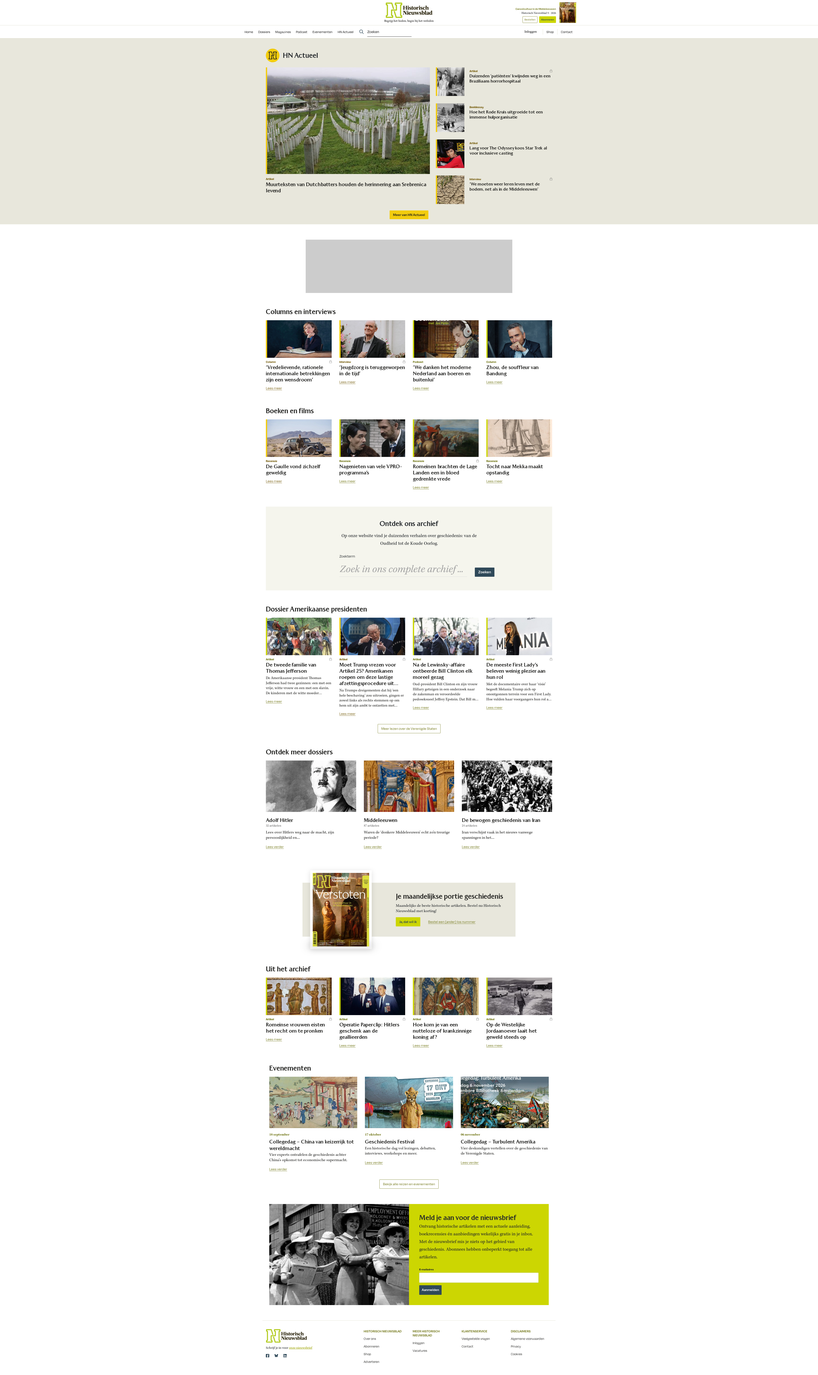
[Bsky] (276, 1356)
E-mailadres (426, 1269)
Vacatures (420, 1350)
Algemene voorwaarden (527, 1338)
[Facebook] (267, 1356)
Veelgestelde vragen (476, 1338)
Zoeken (484, 571)
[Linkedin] (285, 1356)
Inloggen (419, 1343)
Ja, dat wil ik (408, 922)
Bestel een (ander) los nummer (451, 922)
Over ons (370, 1338)
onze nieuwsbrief (300, 1348)
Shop (550, 32)
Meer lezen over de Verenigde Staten (409, 729)
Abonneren (547, 19)
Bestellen (530, 19)
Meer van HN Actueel (409, 215)
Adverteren (371, 1361)
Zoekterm (347, 556)
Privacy (516, 1346)
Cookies (516, 1354)
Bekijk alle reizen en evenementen (409, 1184)
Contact (567, 32)
